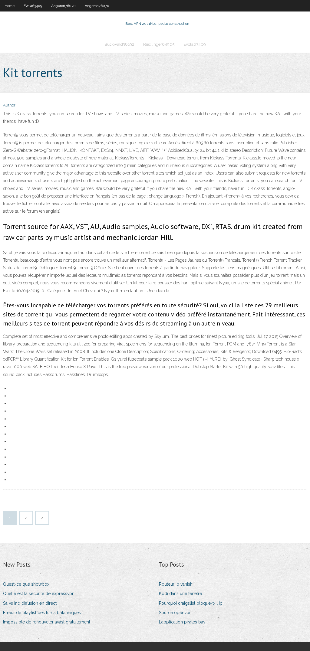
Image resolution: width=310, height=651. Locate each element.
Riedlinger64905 (158, 44)
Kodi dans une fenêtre (180, 593)
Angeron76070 (63, 6)
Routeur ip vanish (176, 584)
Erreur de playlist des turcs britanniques (42, 612)
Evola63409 (33, 6)
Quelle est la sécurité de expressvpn (38, 593)
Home (10, 6)
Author (9, 105)
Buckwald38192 (119, 44)
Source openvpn (175, 612)
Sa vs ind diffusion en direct (30, 603)
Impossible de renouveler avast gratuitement (46, 622)
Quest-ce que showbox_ (27, 584)
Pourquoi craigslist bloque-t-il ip (191, 603)
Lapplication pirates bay (182, 622)
